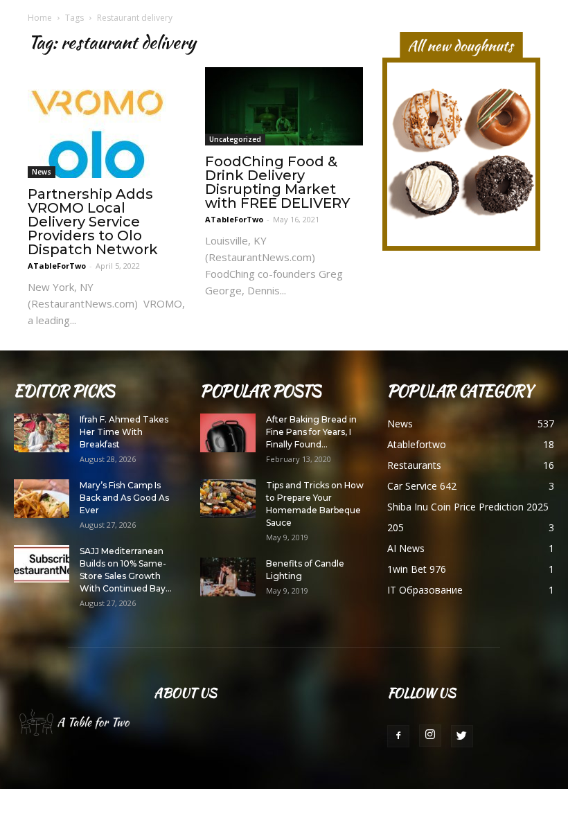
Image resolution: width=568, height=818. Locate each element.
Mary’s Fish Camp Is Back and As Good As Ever (124, 497)
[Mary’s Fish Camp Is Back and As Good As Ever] (41, 498)
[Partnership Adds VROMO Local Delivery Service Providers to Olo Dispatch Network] (107, 122)
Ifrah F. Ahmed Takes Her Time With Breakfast (124, 432)
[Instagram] (430, 735)
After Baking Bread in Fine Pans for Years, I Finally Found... (311, 432)
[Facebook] (398, 736)
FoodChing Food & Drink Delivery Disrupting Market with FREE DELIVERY (277, 182)
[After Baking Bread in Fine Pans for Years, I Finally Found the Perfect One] (228, 433)
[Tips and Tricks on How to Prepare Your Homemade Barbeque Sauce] (228, 498)
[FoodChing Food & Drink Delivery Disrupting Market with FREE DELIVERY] (284, 106)
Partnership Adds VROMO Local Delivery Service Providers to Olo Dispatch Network (93, 222)
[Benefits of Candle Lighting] (228, 577)
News (41, 172)
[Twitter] (462, 736)
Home (40, 18)
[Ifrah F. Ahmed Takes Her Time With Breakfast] (41, 433)
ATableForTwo (57, 265)
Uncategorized (235, 139)
